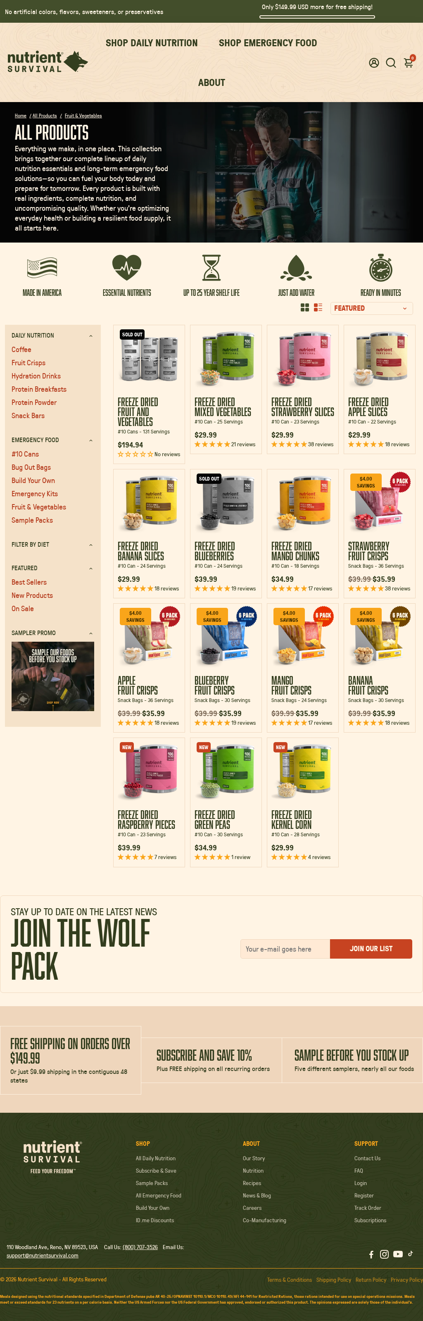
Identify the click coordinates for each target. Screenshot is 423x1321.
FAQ (358, 1170)
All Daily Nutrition (156, 1158)
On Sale (23, 608)
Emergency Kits (35, 493)
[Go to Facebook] (371, 1255)
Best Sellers (29, 582)
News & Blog (257, 1195)
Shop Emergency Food (268, 43)
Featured (25, 567)
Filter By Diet (30, 544)
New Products (32, 595)
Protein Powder (34, 402)
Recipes (252, 1183)
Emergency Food (35, 439)
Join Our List (371, 948)
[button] (374, 62)
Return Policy (371, 1279)
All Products (45, 115)
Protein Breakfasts (39, 389)
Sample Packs (32, 520)
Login (360, 1183)
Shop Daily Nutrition (152, 43)
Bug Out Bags (31, 467)
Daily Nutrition (33, 335)
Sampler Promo (34, 632)
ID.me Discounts (155, 1220)
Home (20, 115)
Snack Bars (28, 415)
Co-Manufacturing (264, 1220)
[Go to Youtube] (398, 1255)
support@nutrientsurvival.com (42, 1255)
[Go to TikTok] (410, 1255)
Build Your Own (33, 480)
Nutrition (253, 1170)
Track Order (367, 1208)
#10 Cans (25, 454)
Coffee (21, 349)
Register (364, 1195)
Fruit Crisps (28, 362)
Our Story (254, 1158)
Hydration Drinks (36, 376)
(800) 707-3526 (140, 1247)
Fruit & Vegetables (39, 507)
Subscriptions (370, 1220)
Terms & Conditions (289, 1279)
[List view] (318, 307)
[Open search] (391, 62)
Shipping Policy (333, 1279)
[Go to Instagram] (384, 1255)
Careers (252, 1208)
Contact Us (367, 1158)
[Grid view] (305, 307)
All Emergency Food (158, 1195)
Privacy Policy (407, 1279)
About (211, 82)
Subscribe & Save (156, 1170)
